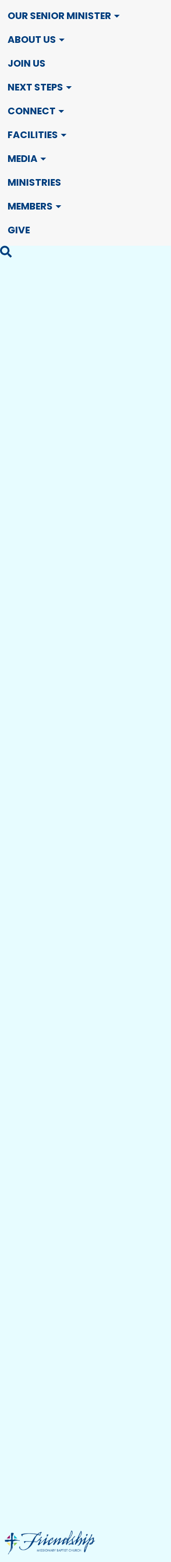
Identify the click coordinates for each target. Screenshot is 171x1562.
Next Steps (35, 87)
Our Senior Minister (59, 15)
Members (30, 206)
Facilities (33, 134)
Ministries (34, 182)
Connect (32, 111)
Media (23, 158)
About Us (32, 39)
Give (19, 230)
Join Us (27, 63)
